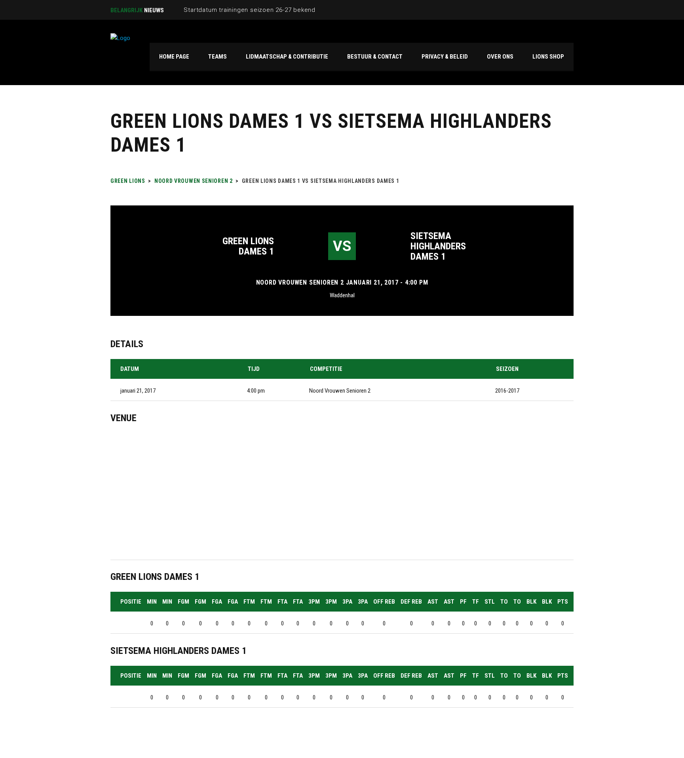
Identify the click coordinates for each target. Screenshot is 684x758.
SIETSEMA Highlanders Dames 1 (438, 246)
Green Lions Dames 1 (248, 246)
